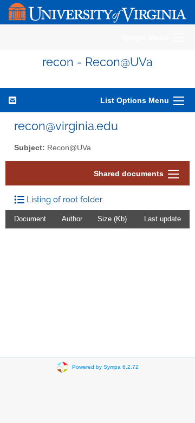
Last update (162, 219)
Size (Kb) (112, 219)
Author (72, 219)
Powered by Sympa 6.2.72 (105, 367)
